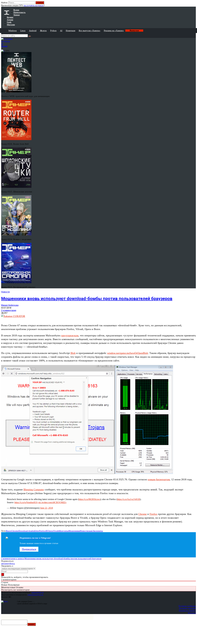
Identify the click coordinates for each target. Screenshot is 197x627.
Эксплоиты (97, 531)
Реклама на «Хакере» (114, 30)
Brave (8, 531)
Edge (36, 531)
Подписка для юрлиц (187, 608)
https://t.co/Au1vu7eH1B (128, 499)
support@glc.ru (38, 592)
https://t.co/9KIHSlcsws (89, 499)
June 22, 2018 (46, 508)
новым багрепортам (159, 479)
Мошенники (74, 531)
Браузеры (64, 531)
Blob (73, 353)
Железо (43, 30)
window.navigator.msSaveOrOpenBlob (127, 353)
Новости (5, 292)
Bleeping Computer (34, 489)
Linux (23, 30)
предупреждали (69, 335)
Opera (50, 531)
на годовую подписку (34, 5)
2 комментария (8, 310)
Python (53, 30)
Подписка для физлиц (187, 606)
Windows (12, 30)
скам (90, 531)
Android (32, 30)
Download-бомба (26, 531)
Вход (194, 4)
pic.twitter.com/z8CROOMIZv (52, 502)
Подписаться (29, 549)
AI (61, 30)
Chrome (142, 514)
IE (47, 531)
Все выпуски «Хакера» (89, 30)
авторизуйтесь (8, 563)
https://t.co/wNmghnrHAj (26, 502)
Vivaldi (56, 531)
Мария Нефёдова (9, 305)
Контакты (192, 613)
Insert (32, 624)
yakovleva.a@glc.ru (35, 595)
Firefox (153, 514)
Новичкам (70, 30)
